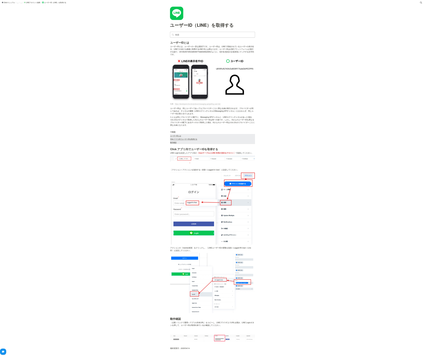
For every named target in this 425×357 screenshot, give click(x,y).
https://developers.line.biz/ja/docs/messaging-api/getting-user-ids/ (198, 104)
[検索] (421, 2)
